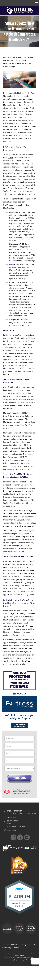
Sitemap (16, 948)
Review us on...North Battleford (31, 928)
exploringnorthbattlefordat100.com (25, 957)
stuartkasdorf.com (19, 955)
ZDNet (10, 158)
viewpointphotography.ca (19, 960)
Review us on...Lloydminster (19, 928)
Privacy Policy (6, 948)
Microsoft (7, 570)
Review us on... (7, 927)
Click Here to (19, 725)
